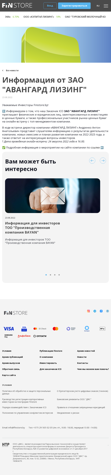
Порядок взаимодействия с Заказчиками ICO (24, 407)
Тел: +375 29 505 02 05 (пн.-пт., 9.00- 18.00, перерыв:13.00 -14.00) (62, 427)
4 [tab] (59, 275)
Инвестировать (48, 363)
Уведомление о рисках (68, 413)
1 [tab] (46, 275)
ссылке (95, 147)
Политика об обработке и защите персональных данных (26, 392)
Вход (50, 5)
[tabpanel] (52, 213)
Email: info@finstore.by (13, 427)
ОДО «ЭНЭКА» (15, 16)
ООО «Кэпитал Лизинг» (50, 16)
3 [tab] (54, 275)
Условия (6, 351)
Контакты (82, 363)
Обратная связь (11, 369)
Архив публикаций (12, 357)
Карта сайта (9, 375)
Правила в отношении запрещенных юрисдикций (81, 407)
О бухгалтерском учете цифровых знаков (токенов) (82, 391)
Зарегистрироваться (74, 5)
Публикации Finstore (51, 351)
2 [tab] (50, 275)
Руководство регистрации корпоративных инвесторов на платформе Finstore (23, 400)
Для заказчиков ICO (50, 369)
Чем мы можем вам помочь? (93, 369)
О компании (46, 357)
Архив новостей (86, 351)
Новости (81, 357)
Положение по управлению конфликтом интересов (27, 413)
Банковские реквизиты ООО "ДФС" (74, 399)
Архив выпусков (11, 363)
